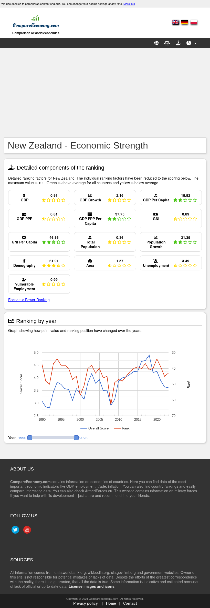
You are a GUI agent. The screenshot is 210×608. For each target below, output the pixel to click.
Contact (130, 603)
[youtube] (26, 531)
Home (111, 603)
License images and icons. (92, 586)
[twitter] (14, 531)
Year (12, 437)
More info (129, 4)
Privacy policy (85, 603)
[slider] (53, 437)
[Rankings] (191, 43)
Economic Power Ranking (29, 299)
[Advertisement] (105, 93)
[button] (50, 437)
